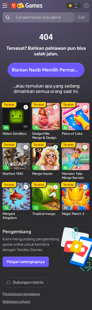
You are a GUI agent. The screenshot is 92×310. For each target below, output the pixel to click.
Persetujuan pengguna (21, 294)
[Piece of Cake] (75, 116)
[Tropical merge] (46, 196)
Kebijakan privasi (16, 302)
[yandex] (26, 6)
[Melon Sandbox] (16, 116)
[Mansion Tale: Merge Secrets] (75, 156)
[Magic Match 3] (75, 196)
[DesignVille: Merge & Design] (46, 116)
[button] (73, 6)
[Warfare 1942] (16, 156)
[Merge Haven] (46, 156)
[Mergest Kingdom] (16, 196)
